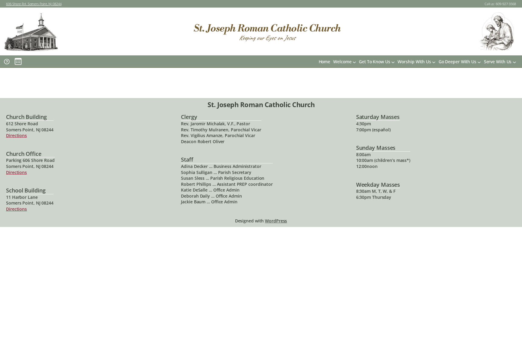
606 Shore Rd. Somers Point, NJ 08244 (33, 4)
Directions (16, 135)
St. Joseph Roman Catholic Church (267, 28)
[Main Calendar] (18, 61)
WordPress (276, 221)
